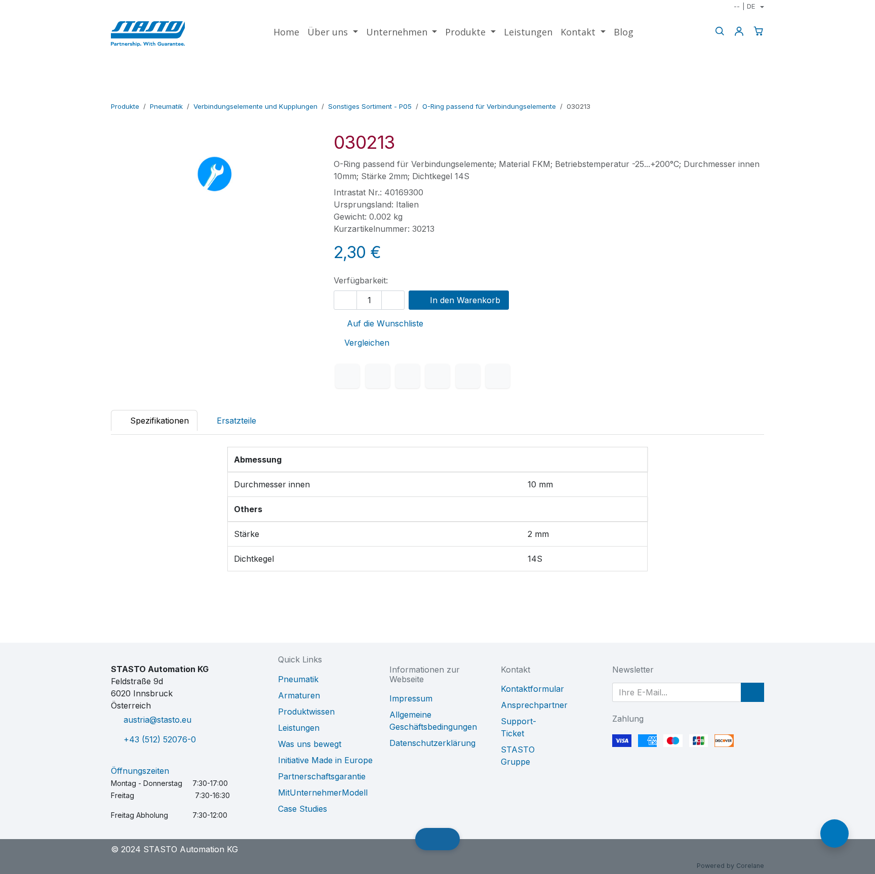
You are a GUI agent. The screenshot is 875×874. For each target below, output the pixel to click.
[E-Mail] (498, 376)
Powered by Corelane (730, 865)
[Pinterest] (468, 376)
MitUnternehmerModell (323, 792)
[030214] (725, 92)
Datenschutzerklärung (432, 743)
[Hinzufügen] (393, 300)
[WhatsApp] (437, 376)
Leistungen (299, 728)
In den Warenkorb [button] (463, 300)
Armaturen (299, 695)
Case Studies (302, 809)
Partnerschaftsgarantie (322, 776)
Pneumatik (166, 106)
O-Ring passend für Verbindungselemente (489, 106)
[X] (378, 376)
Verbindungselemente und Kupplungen (255, 106)
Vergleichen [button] (366, 343)
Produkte (125, 106)
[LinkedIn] (407, 376)
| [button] (744, 6)
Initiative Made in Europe (325, 760)
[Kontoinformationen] (738, 31)
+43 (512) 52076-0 (160, 739)
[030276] (757, 92)
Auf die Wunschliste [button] (383, 323)
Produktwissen (306, 711)
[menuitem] (286, 32)
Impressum (410, 698)
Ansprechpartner (534, 705)
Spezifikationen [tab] (158, 420)
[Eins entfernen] (345, 300)
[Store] (741, 92)
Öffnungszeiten (140, 771)
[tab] (231, 420)
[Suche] (719, 31)
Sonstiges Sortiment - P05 (370, 106)
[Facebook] (347, 376)
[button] (752, 692)
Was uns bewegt (309, 744)
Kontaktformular (532, 689)
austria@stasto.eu (157, 720)
